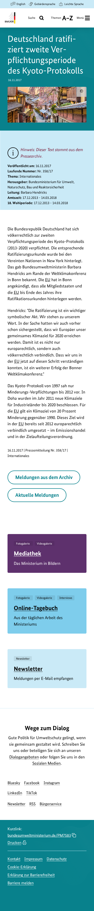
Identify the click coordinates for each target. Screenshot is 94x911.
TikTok (31, 792)
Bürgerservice (51, 803)
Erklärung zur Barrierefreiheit (31, 874)
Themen (56, 19)
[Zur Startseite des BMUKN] (9, 18)
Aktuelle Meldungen (37, 495)
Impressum (33, 858)
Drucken (14, 842)
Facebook (32, 782)
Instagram (52, 782)
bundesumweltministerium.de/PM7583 (39, 835)
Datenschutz (57, 858)
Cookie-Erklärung (22, 866)
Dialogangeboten (24, 756)
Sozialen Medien (46, 763)
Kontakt (14, 858)
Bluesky (14, 782)
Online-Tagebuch (36, 608)
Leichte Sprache (74, 4)
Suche (31, 18)
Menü (80, 18)
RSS (32, 803)
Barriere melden (21, 882)
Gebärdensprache (44, 4)
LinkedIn (15, 792)
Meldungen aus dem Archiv (44, 477)
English (21, 4)
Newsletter (28, 668)
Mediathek (27, 553)
